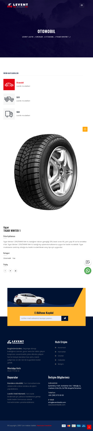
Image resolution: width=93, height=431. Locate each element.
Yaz (13, 258)
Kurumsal (62, 347)
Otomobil (20, 82)
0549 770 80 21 (13, 371)
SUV (18, 97)
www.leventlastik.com (56, 405)
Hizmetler (62, 352)
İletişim (61, 364)
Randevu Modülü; (15, 383)
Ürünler (61, 356)
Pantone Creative (44, 425)
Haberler (61, 360)
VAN (18, 112)
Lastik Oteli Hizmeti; (16, 393)
